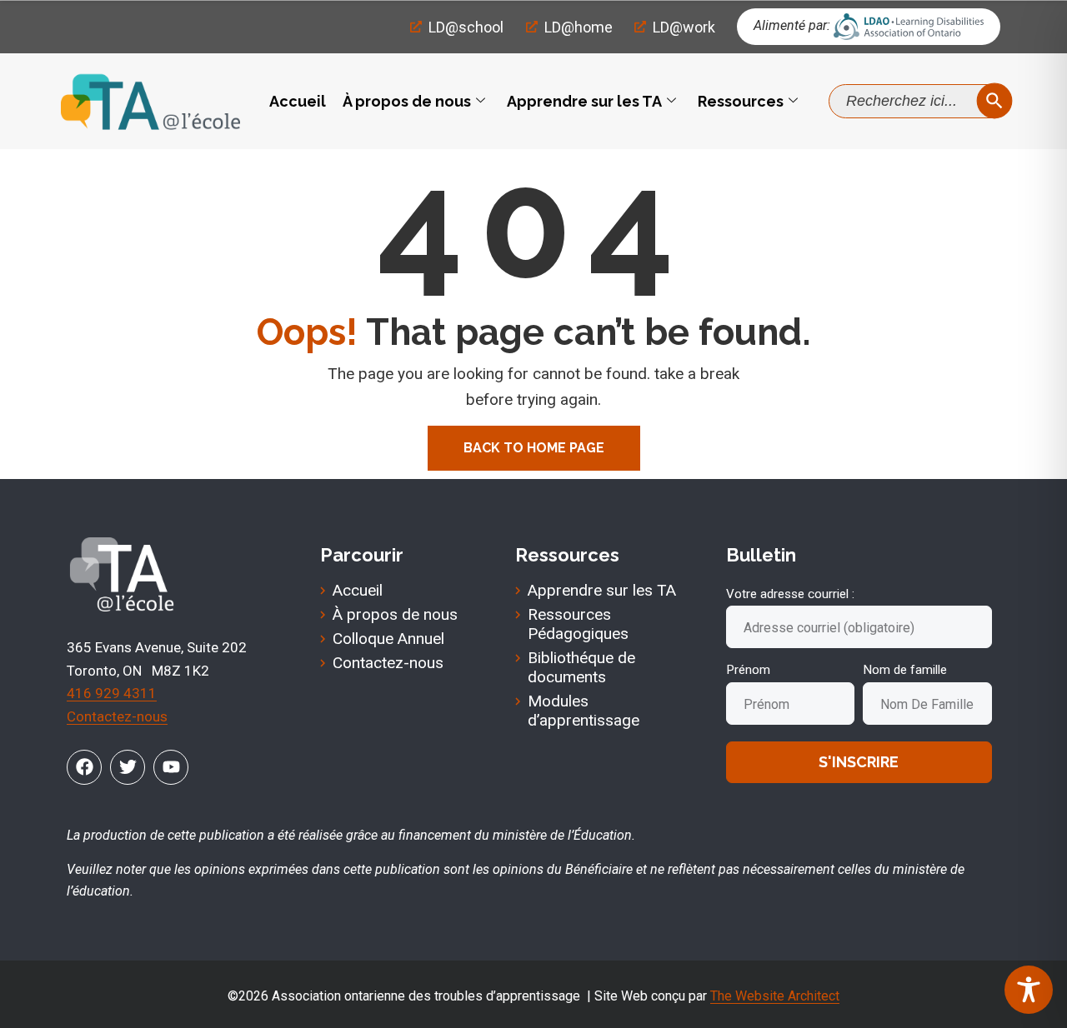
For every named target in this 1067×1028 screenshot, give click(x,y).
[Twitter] (127, 767)
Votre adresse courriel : (790, 593)
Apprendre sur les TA (584, 101)
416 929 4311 (112, 693)
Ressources (741, 101)
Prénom (748, 669)
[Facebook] (84, 767)
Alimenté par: (792, 25)
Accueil (297, 101)
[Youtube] (170, 767)
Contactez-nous (117, 716)
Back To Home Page (533, 448)
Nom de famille (905, 669)
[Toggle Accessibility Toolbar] (1028, 990)
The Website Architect (774, 996)
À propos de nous (407, 101)
